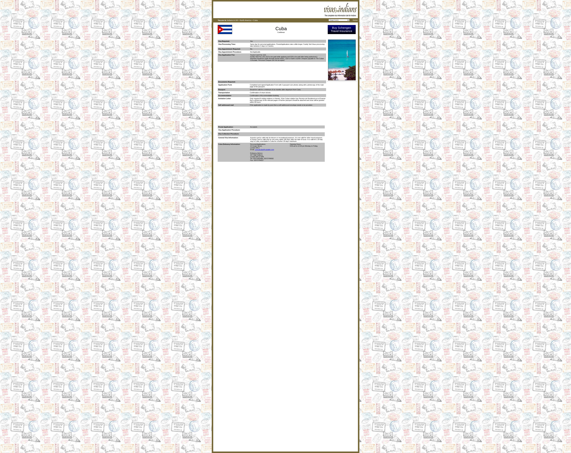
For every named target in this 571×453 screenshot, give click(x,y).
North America (245, 20)
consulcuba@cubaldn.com (264, 149)
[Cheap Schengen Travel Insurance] (342, 33)
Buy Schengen (341, 27)
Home (355, 20)
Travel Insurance (341, 31)
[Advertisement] (272, 72)
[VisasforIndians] (340, 16)
